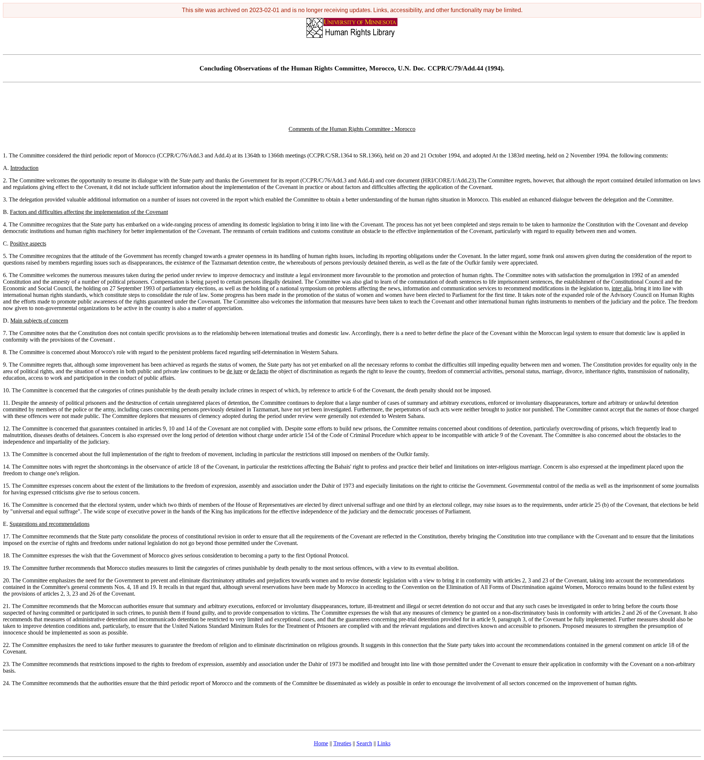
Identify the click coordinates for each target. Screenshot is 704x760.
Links (383, 743)
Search (364, 743)
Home (321, 743)
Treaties (342, 743)
